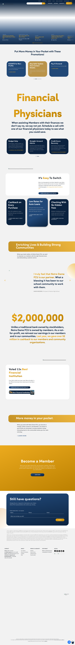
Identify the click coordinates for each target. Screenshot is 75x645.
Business (56, 3)
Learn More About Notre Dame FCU (19, 387)
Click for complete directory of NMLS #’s (59, 639)
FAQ (22, 555)
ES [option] (72, 640)
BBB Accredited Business (47, 550)
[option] (16, 69)
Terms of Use (32, 552)
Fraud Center (33, 555)
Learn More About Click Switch (48, 193)
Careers (22, 553)
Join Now (37, 474)
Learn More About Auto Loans (36, 215)
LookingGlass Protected (47, 552)
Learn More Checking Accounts (57, 219)
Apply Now (55, 39)
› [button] (69, 280)
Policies (31, 550)
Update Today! (37, 69)
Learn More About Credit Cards (15, 219)
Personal (50, 3)
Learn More (6, 39)
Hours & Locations (24, 552)
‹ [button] (5, 280)
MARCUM (46, 641)
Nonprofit (62, 3)
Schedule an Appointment (16, 150)
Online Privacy (33, 553)
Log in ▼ (69, 3)
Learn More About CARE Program (24, 39)
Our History (23, 550)
